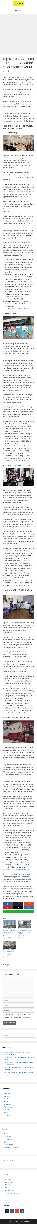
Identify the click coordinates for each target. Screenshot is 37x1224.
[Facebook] (12, 1211)
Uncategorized (8, 1115)
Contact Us (7, 1136)
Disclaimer (7, 1139)
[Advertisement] (18, 33)
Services (7, 1110)
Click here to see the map (21, 309)
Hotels (6, 1101)
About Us (7, 1134)
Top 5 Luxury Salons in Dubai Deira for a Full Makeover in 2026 (9, 951)
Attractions (7, 1093)
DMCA (6, 1142)
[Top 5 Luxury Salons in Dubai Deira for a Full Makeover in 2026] (9, 945)
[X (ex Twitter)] (7, 1211)
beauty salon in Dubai (23, 101)
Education (7, 1096)
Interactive (7, 1104)
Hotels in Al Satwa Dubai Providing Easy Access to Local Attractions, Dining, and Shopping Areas (9, 932)
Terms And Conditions (11, 1147)
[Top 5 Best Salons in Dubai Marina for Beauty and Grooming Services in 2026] (24, 924)
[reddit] (17, 1211)
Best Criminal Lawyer (11, 1161)
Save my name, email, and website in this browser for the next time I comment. (18, 1016)
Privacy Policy (8, 1145)
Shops (7, 965)
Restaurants (8, 1107)
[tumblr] (22, 1211)
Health (6, 1099)
